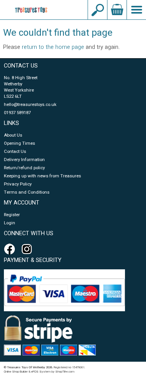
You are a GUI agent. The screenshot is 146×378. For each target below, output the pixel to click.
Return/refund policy (24, 168)
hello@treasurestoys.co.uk (30, 104)
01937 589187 (17, 112)
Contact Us (15, 151)
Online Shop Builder (16, 371)
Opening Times (19, 143)
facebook (11, 249)
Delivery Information (24, 159)
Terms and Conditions (26, 192)
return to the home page (53, 47)
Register (12, 215)
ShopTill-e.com (64, 371)
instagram (28, 249)
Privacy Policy (18, 184)
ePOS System (41, 371)
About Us (13, 135)
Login (9, 223)
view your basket (117, 9)
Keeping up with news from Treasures (42, 176)
